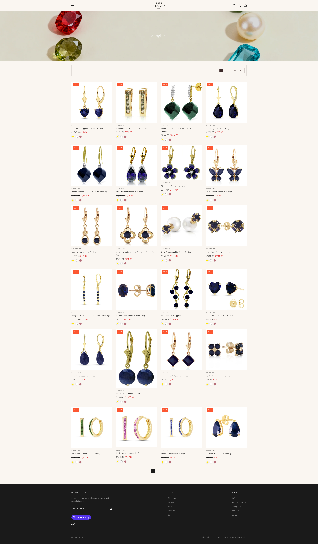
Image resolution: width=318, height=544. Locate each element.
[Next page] (165, 471)
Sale (169, 515)
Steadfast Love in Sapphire (171, 315)
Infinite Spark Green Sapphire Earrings (86, 453)
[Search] (234, 5)
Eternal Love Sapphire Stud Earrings (219, 315)
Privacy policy (217, 537)
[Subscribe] (111, 509)
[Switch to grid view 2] (211, 70)
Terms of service (229, 537)
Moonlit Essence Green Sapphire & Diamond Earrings (178, 130)
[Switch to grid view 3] (216, 70)
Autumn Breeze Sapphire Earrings (219, 191)
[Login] (240, 5)
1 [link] (152, 471)
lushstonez (76, 125)
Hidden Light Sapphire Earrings (218, 128)
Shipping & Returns (239, 502)
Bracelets (171, 510)
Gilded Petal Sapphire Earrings (173, 186)
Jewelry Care (236, 506)
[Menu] (72, 5)
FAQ (233, 498)
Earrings (171, 502)
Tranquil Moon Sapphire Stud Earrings (130, 315)
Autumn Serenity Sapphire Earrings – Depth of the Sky (136, 254)
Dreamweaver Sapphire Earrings (83, 252)
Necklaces (172, 498)
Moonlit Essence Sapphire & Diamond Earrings (89, 191)
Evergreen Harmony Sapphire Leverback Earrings (90, 315)
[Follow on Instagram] (73, 524)
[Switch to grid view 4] (221, 70)
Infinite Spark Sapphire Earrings (173, 453)
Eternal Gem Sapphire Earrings (128, 393)
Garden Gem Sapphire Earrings (218, 376)
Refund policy (206, 537)
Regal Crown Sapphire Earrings (218, 252)
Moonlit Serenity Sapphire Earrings (129, 191)
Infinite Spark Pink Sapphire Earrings (130, 453)
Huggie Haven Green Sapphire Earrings (131, 128)
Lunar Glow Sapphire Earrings (83, 376)
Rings (170, 506)
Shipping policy (242, 537)
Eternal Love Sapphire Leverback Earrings (87, 128)
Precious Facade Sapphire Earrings (174, 376)
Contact (234, 515)
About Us (235, 510)
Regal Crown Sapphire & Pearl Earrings (176, 252)
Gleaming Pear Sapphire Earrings (218, 453)
